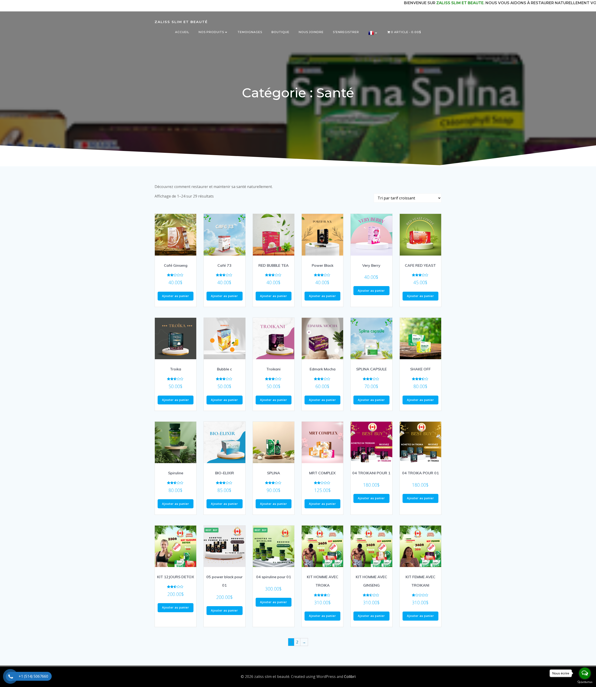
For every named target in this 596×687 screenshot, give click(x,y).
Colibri (350, 676)
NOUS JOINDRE (311, 32)
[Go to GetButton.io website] (584, 682)
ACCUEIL (182, 32)
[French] (373, 33)
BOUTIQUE (280, 32)
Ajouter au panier (175, 296)
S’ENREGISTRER (346, 32)
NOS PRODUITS (211, 32)
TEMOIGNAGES (249, 32)
